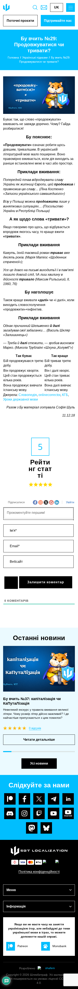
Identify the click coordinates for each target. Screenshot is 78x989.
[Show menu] (70, 7)
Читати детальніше (39, 739)
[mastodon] (31, 828)
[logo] (6, 7)
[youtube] (53, 813)
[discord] (10, 813)
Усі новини (39, 763)
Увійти (69, 502)
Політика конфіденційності (39, 871)
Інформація (16, 906)
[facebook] (24, 799)
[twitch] (39, 813)
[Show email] (44, 7)
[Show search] (35, 7)
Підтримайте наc (58, 20)
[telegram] (53, 799)
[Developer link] (48, 968)
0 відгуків (35, 728)
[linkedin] (68, 799)
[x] (39, 799)
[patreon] (10, 799)
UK (56, 7)
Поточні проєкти (20, 20)
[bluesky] (46, 828)
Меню (11, 890)
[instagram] (24, 813)
